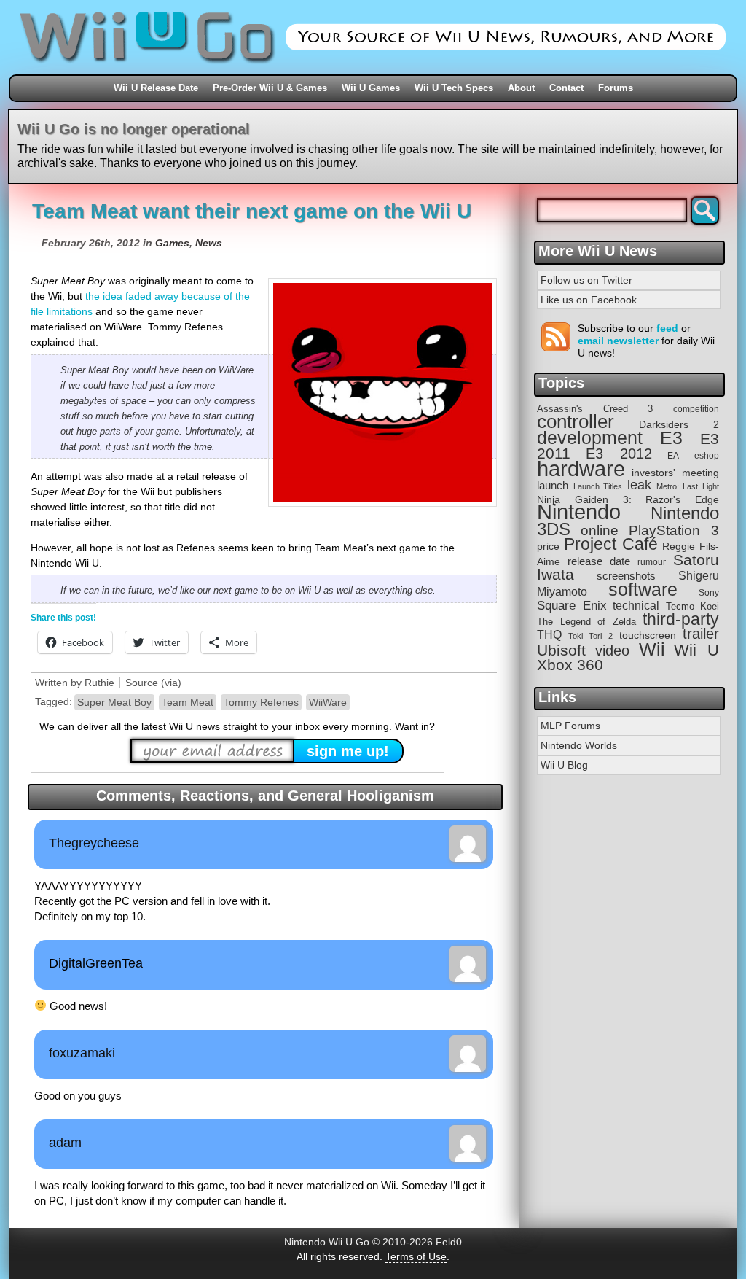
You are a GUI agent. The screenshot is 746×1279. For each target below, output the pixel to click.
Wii (652, 649)
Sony (709, 593)
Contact (566, 87)
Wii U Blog (564, 765)
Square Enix (572, 606)
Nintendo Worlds (579, 745)
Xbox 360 (570, 664)
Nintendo (579, 512)
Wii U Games (371, 87)
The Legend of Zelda (586, 621)
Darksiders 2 (679, 424)
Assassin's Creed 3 (595, 408)
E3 (671, 438)
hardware (581, 468)
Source (141, 682)
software (643, 589)
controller (575, 421)
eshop (706, 455)
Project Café (611, 544)
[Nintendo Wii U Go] (373, 69)
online (600, 530)
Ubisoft (561, 650)
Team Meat (187, 702)
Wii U (696, 650)
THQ (549, 634)
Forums (615, 87)
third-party (681, 619)
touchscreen (647, 635)
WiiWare (328, 702)
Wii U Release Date (156, 87)
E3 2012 (619, 454)
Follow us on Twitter (586, 280)
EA (673, 455)
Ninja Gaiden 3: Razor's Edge (628, 499)
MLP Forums (570, 725)
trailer (701, 634)
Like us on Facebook (589, 300)
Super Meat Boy (114, 702)
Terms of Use (416, 1256)
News (208, 243)
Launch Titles (598, 486)
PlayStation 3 (674, 530)
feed (667, 328)
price (548, 546)
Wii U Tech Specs (454, 87)
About (521, 87)
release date (599, 561)
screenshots (626, 575)
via (171, 682)
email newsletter (618, 340)
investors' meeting (675, 472)
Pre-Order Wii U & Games (270, 87)
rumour (651, 562)
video (612, 650)
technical (636, 605)
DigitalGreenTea (96, 963)
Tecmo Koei (693, 606)
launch (552, 485)
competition (696, 409)
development (590, 438)
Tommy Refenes (261, 702)
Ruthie (99, 682)
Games (172, 243)
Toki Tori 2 (590, 635)
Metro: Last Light (687, 486)
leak (639, 485)
